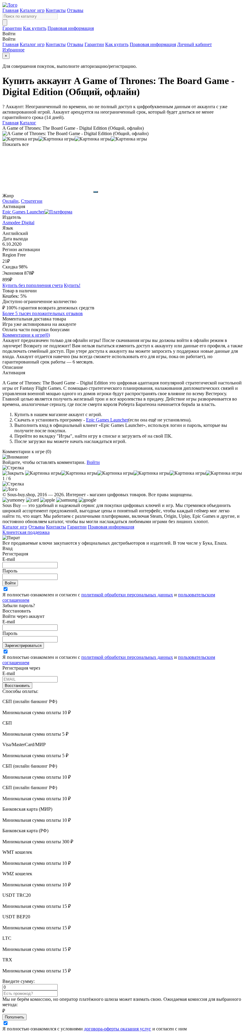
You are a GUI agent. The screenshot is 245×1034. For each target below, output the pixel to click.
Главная (10, 10)
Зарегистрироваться (23, 645)
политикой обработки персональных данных (127, 594)
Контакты (56, 10)
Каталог (28, 122)
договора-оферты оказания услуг (117, 1028)
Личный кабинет (194, 44)
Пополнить (14, 1017)
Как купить (34, 28)
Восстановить (17, 685)
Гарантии (12, 28)
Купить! (72, 285)
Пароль (9, 570)
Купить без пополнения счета (32, 285)
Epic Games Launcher (107, 419)
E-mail (8, 559)
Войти (93, 462)
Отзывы (75, 10)
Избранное (13, 49)
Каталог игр (32, 10)
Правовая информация (71, 28)
